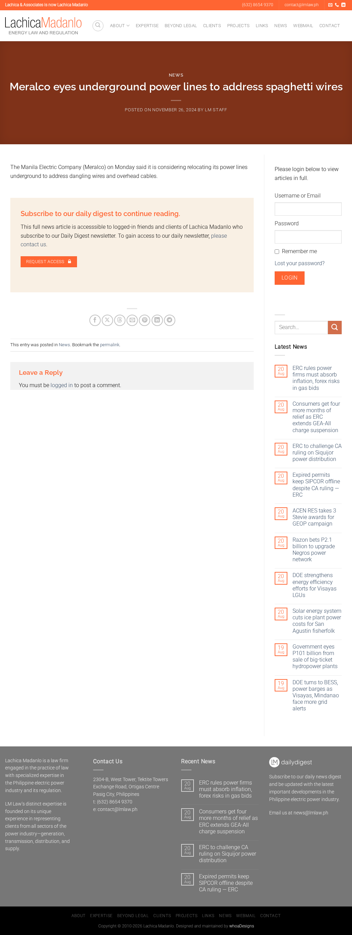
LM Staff (216, 109)
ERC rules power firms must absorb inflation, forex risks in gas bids (316, 378)
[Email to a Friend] (132, 320)
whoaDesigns (241, 926)
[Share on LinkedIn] (157, 320)
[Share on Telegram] (169, 320)
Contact (329, 25)
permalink (109, 344)
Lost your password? (299, 263)
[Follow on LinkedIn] (343, 5)
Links (262, 25)
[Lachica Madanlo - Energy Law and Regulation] (43, 25)
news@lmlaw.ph (311, 812)
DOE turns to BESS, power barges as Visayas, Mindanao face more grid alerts (316, 695)
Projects (238, 25)
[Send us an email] (330, 5)
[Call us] (337, 5)
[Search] (97, 25)
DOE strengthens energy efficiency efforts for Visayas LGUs (315, 585)
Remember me (299, 251)
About (117, 25)
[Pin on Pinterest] (144, 320)
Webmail (303, 25)
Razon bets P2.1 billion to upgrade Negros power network (314, 550)
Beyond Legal (181, 25)
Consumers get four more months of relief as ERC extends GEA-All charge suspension (316, 417)
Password (287, 223)
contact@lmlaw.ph (118, 809)
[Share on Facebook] (95, 320)
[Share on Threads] (119, 320)
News (280, 25)
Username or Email (298, 195)
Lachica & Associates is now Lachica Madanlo (46, 4)
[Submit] (335, 327)
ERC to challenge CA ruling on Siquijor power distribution (317, 452)
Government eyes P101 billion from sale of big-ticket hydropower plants (315, 656)
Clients (212, 25)
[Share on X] (107, 320)
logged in (62, 385)
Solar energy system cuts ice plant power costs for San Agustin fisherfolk (317, 621)
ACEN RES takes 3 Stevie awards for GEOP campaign (314, 517)
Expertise (147, 25)
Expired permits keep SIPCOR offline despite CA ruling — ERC (316, 485)
